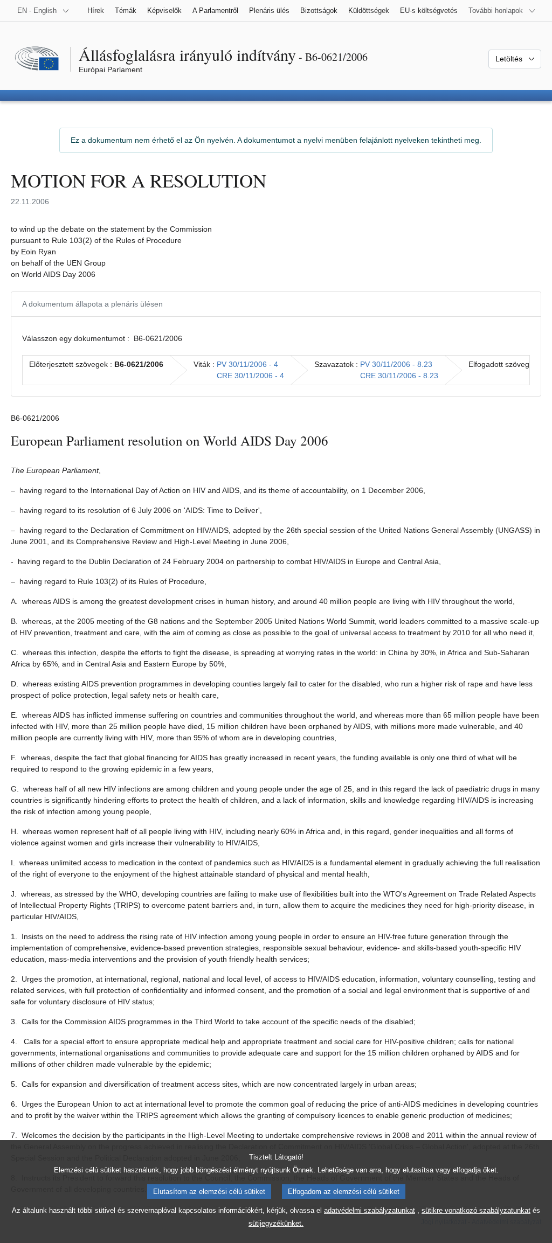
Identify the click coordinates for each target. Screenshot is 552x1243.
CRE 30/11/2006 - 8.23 (399, 375)
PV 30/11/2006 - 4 (247, 364)
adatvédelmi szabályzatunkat (369, 1210)
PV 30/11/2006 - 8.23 (396, 364)
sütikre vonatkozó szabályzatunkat (476, 1210)
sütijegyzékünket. (276, 1223)
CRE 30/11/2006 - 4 (250, 375)
